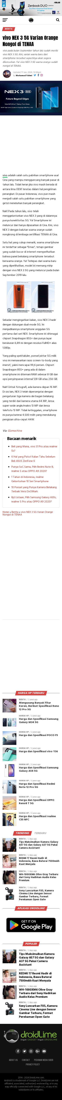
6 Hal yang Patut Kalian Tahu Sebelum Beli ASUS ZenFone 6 (33, 459)
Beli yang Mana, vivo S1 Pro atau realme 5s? (34, 448)
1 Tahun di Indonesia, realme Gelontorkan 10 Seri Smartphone (30, 479)
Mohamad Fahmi (24, 75)
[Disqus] (31, 570)
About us (13, 1060)
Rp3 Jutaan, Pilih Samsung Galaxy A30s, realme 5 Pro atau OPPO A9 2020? (33, 499)
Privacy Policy (33, 1064)
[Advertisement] (31, 144)
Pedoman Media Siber (43, 1060)
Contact (26, 1060)
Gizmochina (15, 431)
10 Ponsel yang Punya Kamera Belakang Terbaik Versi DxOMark (34, 489)
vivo (5, 175)
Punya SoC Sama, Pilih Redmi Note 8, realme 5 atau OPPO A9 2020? (32, 469)
